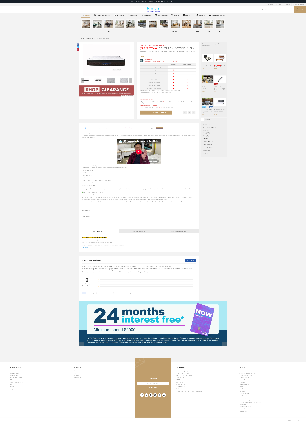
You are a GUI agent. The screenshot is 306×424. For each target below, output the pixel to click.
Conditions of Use (180, 386)
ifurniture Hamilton (244, 377)
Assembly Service (14, 375)
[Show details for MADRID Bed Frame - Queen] (207, 58)
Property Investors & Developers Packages (250, 402)
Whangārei (242, 382)
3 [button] (150, 344)
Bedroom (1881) (207, 124)
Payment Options (180, 384)
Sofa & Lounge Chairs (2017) (210, 127)
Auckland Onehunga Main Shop (247, 373)
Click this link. (159, 128)
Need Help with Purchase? (179, 231)
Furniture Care (179, 389)
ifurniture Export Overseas (245, 397)
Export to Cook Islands (245, 406)
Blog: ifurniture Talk (15, 389)
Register (271, 4)
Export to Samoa (243, 409)
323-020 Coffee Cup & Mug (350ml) (206, 87)
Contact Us (13, 371)
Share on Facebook (78, 44)
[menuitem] (40, 371)
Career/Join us (243, 395)
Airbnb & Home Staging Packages (247, 400)
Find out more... (167, 92)
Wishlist (76, 380)
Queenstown (242, 391)
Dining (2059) (206, 133)
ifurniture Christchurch (245, 380)
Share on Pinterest (78, 49)
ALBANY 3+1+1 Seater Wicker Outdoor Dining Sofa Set (207, 111)
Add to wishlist (185, 112)
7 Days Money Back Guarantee (18, 380)
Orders (75, 373)
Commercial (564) (207, 144)
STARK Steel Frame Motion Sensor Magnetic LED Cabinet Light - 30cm (220, 88)
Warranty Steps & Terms (16, 382)
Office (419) (206, 135)
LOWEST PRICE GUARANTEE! (146, 99)
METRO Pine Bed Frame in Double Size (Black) (219, 110)
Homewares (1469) (208, 147)
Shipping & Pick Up (98, 231)
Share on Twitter (78, 47)
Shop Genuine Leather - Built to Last (151, 1)
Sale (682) (205, 153)
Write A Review (190, 260)
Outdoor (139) (206, 138)
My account (77, 371)
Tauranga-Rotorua (244, 384)
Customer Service (14, 373)
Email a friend (193, 112)
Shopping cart (77, 377)
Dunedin (241, 389)
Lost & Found (179, 382)
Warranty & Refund (139, 231)
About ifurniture (243, 371)
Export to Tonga (243, 411)
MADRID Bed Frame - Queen (206, 66)
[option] (87, 80)
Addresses (76, 375)
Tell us (163, 101)
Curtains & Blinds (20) (208, 141)
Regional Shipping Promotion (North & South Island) (189, 391)
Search (291, 9)
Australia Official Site (244, 393)
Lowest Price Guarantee (16, 377)
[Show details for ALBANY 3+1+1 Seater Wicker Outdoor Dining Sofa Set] (207, 102)
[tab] (99, 231)
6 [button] (158, 344)
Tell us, (160, 107)
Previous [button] (82, 80)
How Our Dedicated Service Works (184, 375)
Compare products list (299, 4)
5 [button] (156, 344)
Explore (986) (206, 150)
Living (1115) (206, 130)
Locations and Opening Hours (183, 371)
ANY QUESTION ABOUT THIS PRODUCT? (149, 105)
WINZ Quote (179, 380)
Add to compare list (189, 112)
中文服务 (12, 386)
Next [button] (130, 80)
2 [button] (147, 344)
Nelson (241, 386)
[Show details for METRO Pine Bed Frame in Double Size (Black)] (220, 102)
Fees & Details (85, 247)
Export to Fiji (242, 404)
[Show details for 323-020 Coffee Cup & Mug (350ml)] (207, 79)
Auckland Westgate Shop (245, 375)
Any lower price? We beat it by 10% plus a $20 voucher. (163, 61)
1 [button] (145, 344)
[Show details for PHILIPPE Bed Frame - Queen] (220, 58)
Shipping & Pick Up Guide (182, 373)
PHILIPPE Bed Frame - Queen (220, 66)
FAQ (11, 384)
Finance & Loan (180, 377)
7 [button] (161, 344)
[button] (222, 26)
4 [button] (153, 344)
